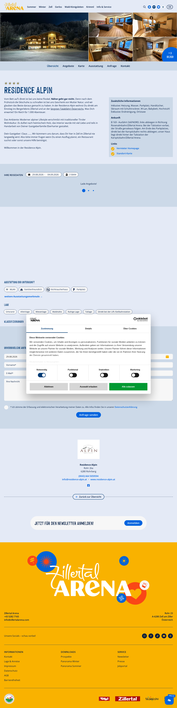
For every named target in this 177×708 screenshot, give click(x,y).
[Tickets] (149, 7)
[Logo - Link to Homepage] (14, 6)
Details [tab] (88, 328)
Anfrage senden (88, 414)
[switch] (73, 375)
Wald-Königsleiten (74, 7)
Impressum (10, 666)
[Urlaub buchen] (158, 7)
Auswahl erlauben (88, 386)
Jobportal (122, 666)
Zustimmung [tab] (47, 328)
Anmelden (133, 523)
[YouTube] (164, 636)
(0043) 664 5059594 (88, 476)
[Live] (154, 7)
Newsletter (123, 656)
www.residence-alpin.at (102, 479)
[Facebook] (151, 636)
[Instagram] (144, 636)
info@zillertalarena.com (16, 619)
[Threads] (170, 636)
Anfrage (112, 66)
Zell (50, 7)
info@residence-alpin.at (74, 479)
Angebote (68, 66)
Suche (144, 7)
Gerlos (58, 7)
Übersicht (52, 66)
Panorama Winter (70, 661)
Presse (121, 661)
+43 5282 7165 (11, 616)
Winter (42, 7)
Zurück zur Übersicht (90, 496)
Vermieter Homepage (128, 148)
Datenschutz (10, 670)
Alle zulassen (128, 386)
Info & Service (104, 7)
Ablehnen (48, 386)
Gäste (72, 174)
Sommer (31, 7)
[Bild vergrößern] (44, 37)
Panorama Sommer (71, 666)
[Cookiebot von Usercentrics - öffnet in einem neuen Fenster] (135, 319)
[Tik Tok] (157, 636)
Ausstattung (96, 66)
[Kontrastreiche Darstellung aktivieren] (163, 7)
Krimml (90, 7)
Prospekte (66, 656)
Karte (81, 66)
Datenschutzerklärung (126, 407)
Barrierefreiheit (12, 680)
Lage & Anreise (12, 661)
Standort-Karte (124, 153)
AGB (6, 675)
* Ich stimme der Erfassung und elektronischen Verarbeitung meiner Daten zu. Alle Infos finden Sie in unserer (73, 407)
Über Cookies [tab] (130, 328)
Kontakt (125, 66)
